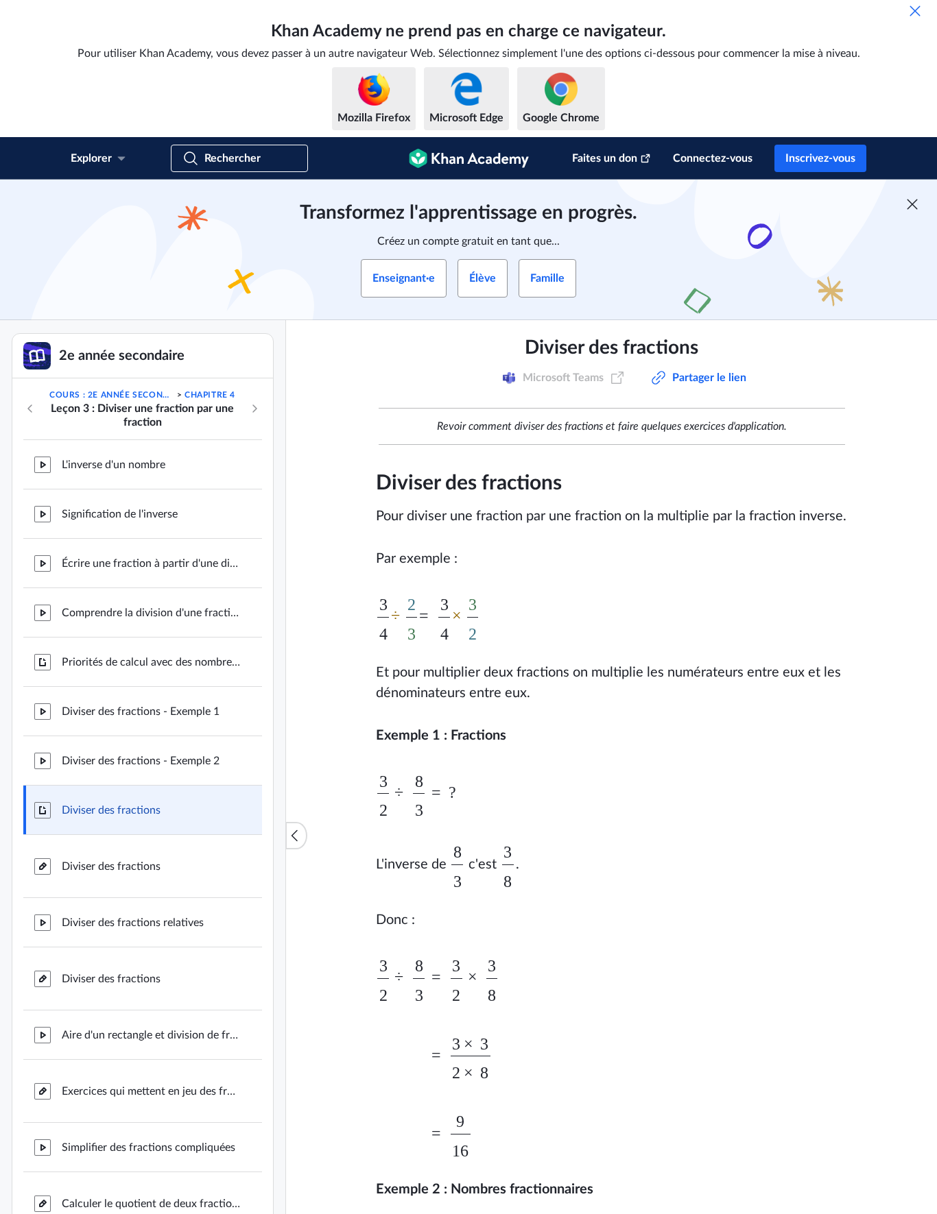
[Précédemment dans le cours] (30, 408)
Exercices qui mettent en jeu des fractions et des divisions (151, 1091)
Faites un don (604, 158)
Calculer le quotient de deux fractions (151, 1203)
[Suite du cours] (254, 408)
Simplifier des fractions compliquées (148, 1147)
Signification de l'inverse (120, 514)
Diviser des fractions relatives (133, 922)
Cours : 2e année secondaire (111, 395)
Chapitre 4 (210, 395)
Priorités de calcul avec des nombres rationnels (151, 662)
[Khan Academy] (469, 158)
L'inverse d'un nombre (113, 464)
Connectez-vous (712, 158)
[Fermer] (915, 11)
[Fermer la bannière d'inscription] (912, 204)
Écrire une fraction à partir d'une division (151, 563)
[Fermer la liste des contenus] (296, 835)
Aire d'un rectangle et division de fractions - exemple (151, 1035)
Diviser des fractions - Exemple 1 (141, 711)
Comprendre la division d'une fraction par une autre (151, 612)
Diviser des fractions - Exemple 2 (141, 760)
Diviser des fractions (111, 810)
